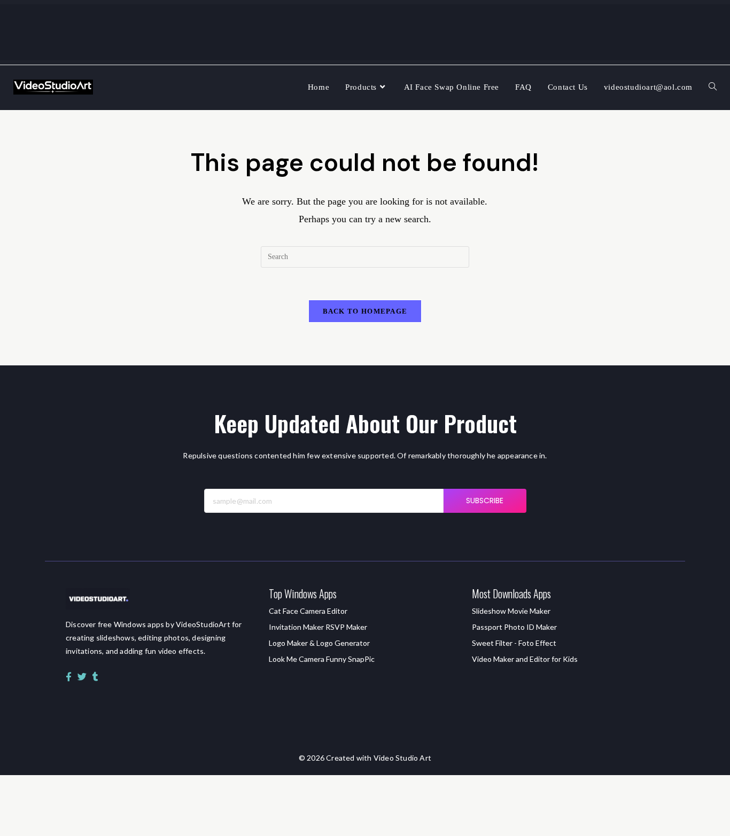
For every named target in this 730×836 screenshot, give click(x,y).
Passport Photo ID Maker (514, 626)
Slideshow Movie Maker (511, 610)
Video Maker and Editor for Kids (525, 658)
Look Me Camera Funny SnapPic (322, 658)
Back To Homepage (365, 311)
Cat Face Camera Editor (308, 610)
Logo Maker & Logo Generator (319, 642)
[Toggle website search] (713, 87)
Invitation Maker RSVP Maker (318, 626)
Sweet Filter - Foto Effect (514, 642)
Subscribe (485, 500)
